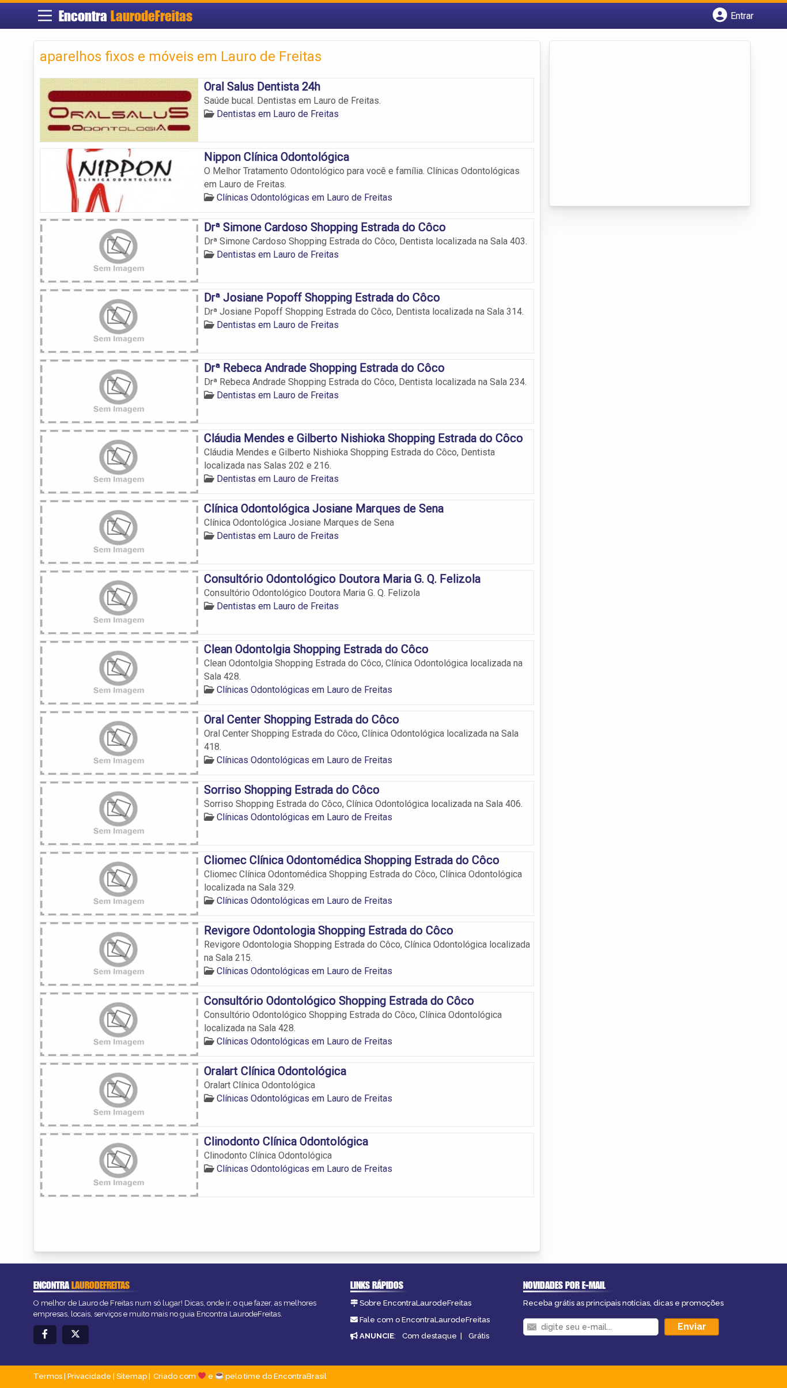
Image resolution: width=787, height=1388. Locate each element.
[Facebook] (44, 1334)
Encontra (125, 15)
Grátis (478, 1336)
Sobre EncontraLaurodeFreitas (415, 1303)
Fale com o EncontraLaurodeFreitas (425, 1319)
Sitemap (131, 1376)
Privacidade (89, 1376)
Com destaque (429, 1336)
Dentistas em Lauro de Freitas (278, 113)
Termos (47, 1376)
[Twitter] (75, 1334)
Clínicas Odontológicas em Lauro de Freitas (304, 197)
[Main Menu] (44, 15)
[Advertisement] (641, 124)
